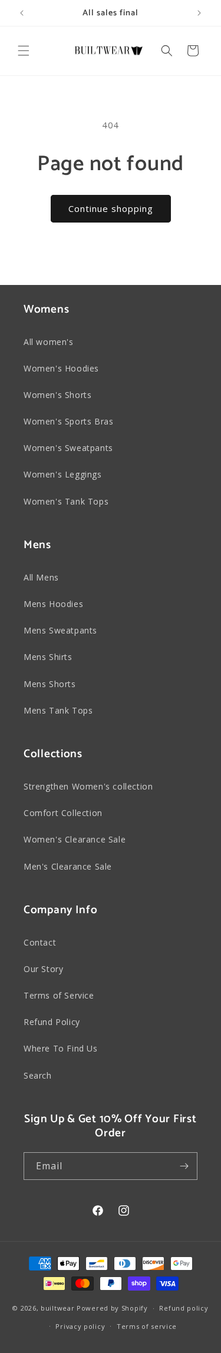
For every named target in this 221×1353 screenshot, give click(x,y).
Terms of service (147, 1326)
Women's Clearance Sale (75, 839)
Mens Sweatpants (60, 630)
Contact (40, 942)
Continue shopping (110, 208)
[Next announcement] (199, 13)
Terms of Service (59, 995)
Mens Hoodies (53, 603)
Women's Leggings (63, 474)
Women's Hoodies (61, 368)
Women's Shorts (57, 394)
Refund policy (183, 1308)
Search (38, 1075)
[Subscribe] (184, 1166)
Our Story (43, 968)
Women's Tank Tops (66, 501)
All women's (49, 341)
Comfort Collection (63, 812)
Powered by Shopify (112, 1308)
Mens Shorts (50, 683)
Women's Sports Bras (68, 421)
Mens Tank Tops (58, 710)
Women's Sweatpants (68, 447)
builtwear (57, 1308)
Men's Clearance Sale (68, 866)
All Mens (41, 577)
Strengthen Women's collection (88, 786)
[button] (24, 51)
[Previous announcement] (22, 13)
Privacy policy (80, 1326)
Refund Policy (52, 1021)
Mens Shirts (48, 656)
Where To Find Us (61, 1048)
